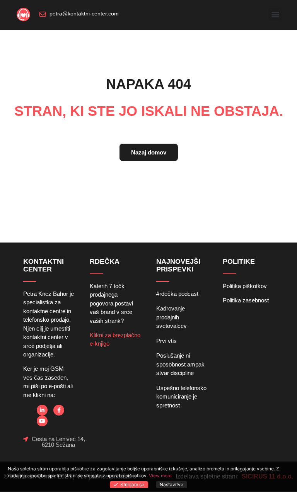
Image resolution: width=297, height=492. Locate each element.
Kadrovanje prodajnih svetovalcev (171, 317)
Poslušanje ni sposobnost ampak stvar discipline (180, 364)
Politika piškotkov (245, 286)
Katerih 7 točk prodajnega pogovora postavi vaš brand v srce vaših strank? (111, 303)
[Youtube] (42, 421)
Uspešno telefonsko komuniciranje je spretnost (181, 397)
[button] (275, 14)
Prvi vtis (166, 341)
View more (160, 475)
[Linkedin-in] (42, 410)
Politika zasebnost (246, 300)
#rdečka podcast (177, 293)
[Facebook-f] (58, 410)
